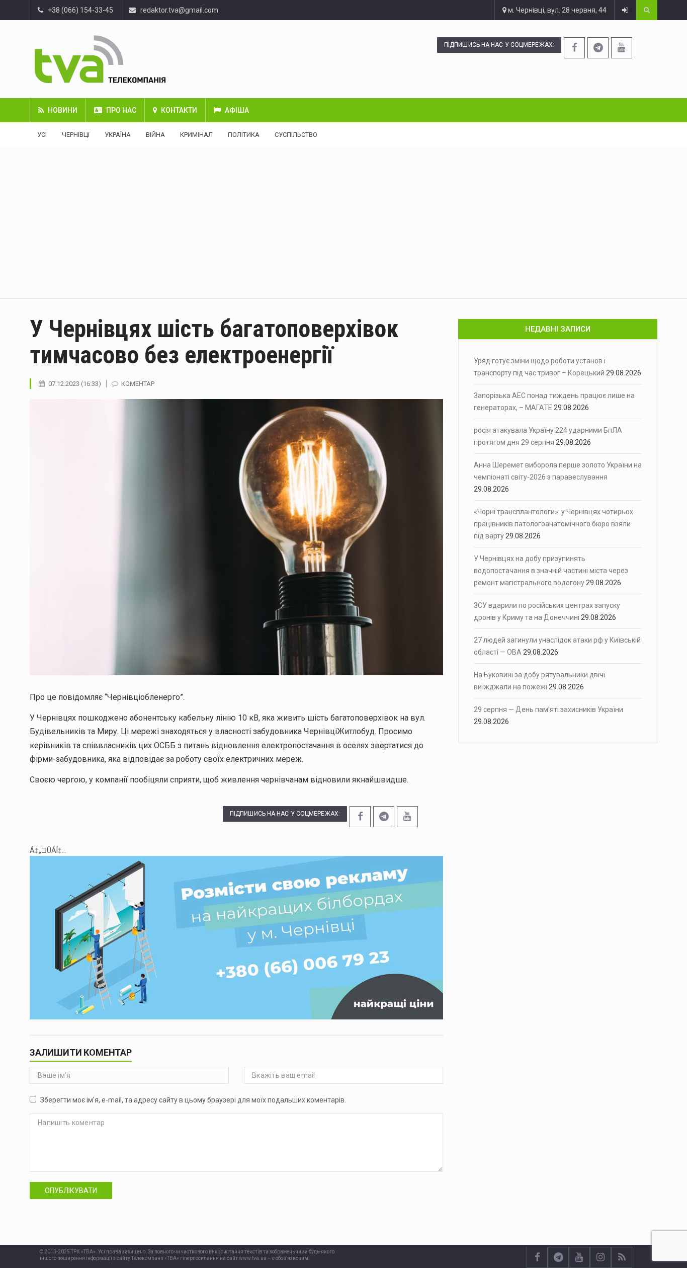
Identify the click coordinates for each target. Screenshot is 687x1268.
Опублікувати (71, 1190)
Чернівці (76, 134)
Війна (155, 134)
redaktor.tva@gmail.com (179, 10)
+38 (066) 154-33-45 (78, 10)
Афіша (237, 110)
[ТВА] (152, 59)
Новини (62, 110)
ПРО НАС (121, 110)
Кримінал (196, 134)
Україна (118, 134)
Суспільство (296, 134)
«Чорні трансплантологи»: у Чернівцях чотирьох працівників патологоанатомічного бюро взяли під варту (553, 524)
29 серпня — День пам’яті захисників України (548, 709)
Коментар (137, 383)
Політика (244, 134)
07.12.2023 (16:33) (74, 383)
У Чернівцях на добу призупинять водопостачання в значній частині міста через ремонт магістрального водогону (551, 570)
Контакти (179, 110)
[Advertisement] (343, 222)
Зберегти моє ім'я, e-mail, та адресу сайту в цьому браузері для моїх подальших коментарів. (193, 1100)
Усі (42, 134)
